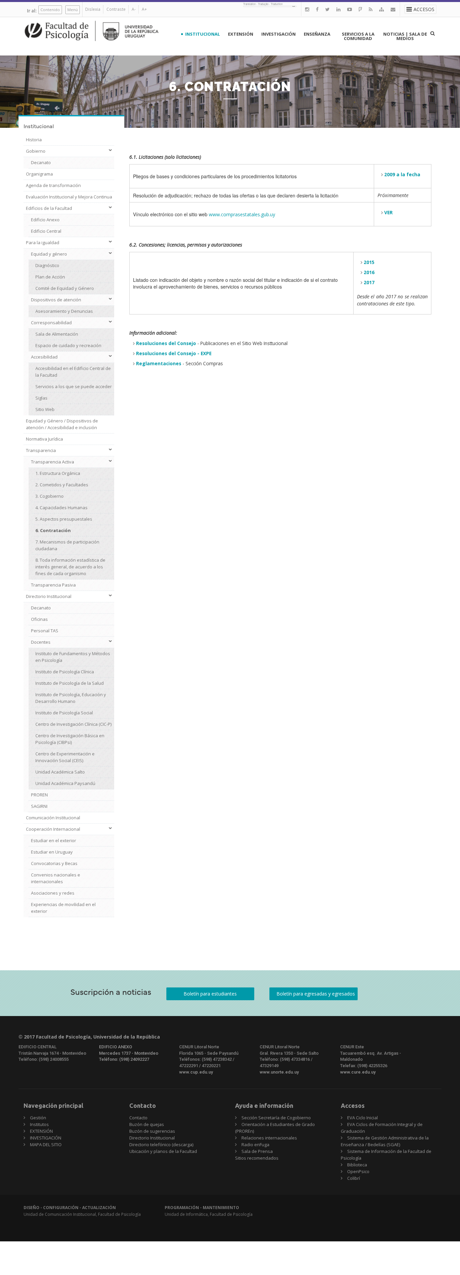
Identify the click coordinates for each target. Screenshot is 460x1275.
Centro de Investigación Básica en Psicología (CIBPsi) (69, 739)
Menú (72, 9)
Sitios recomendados (256, 1158)
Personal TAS (44, 631)
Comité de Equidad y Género (64, 288)
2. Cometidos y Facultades (61, 485)
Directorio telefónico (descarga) (161, 1144)
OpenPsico (358, 1171)
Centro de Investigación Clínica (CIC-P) (73, 724)
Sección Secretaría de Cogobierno (276, 1118)
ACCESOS (424, 9)
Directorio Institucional (48, 596)
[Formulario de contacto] (393, 9)
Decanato (41, 162)
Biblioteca (357, 1165)
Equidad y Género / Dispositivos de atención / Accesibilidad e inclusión (62, 424)
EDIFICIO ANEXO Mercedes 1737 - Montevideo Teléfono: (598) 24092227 (128, 1053)
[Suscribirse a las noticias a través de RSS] (370, 9)
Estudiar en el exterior (53, 840)
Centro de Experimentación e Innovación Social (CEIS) (65, 757)
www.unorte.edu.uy (279, 1072)
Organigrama (39, 174)
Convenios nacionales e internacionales (55, 878)
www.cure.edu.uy (357, 1072)
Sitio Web (45, 409)
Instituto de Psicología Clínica (64, 672)
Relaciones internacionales (269, 1138)
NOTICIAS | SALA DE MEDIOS (405, 36)
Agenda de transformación (53, 185)
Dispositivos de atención (56, 300)
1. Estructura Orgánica (57, 473)
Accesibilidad (44, 357)
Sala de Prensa (257, 1151)
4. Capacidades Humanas (61, 507)
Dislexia (92, 9)
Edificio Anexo (45, 220)
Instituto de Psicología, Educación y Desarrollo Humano (70, 697)
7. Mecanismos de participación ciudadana (67, 545)
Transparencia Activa (52, 462)
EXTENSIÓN (240, 34)
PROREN (39, 795)
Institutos (39, 1124)
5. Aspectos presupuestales (63, 519)
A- (134, 9)
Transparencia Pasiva (53, 585)
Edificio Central (46, 231)
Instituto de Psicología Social (64, 713)
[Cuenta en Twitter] (327, 9)
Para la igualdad (42, 242)
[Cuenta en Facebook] (317, 9)
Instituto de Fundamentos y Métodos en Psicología (72, 656)
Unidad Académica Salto (60, 772)
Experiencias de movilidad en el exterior (63, 907)
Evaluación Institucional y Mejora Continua (69, 197)
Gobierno (35, 151)
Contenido (50, 9)
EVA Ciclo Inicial (362, 1118)
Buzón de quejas (146, 1124)
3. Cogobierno (49, 496)
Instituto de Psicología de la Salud (69, 683)
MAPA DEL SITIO (46, 1144)
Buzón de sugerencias (152, 1131)
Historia (34, 140)
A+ (144, 9)
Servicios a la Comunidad (358, 36)
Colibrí (353, 1178)
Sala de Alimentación (56, 334)
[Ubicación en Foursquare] (360, 9)
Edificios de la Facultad (49, 208)
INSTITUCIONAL (202, 34)
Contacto (138, 1118)
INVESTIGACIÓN (278, 34)
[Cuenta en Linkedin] (338, 9)
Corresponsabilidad (51, 323)
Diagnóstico (47, 265)
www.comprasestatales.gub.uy (242, 214)
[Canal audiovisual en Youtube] (349, 9)
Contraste (116, 9)
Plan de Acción (50, 277)
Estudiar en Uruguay (52, 852)
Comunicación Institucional (53, 818)
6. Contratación (53, 530)
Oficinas (39, 619)
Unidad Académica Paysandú (65, 783)
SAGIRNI (39, 806)
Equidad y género (49, 254)
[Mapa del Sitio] (381, 9)
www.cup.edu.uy (196, 1072)
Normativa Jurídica (44, 439)
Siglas (41, 398)
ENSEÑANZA (317, 34)
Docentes (41, 642)
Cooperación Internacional (53, 829)
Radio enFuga (255, 1144)
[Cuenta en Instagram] (307, 9)
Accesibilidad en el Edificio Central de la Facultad (73, 371)
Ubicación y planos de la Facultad (163, 1151)
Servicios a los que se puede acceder (73, 386)
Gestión (38, 1118)
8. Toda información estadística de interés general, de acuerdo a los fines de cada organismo (70, 566)
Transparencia (41, 450)
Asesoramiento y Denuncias (64, 311)
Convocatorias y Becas (54, 863)
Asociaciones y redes (52, 893)
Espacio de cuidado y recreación (68, 345)
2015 (369, 262)
